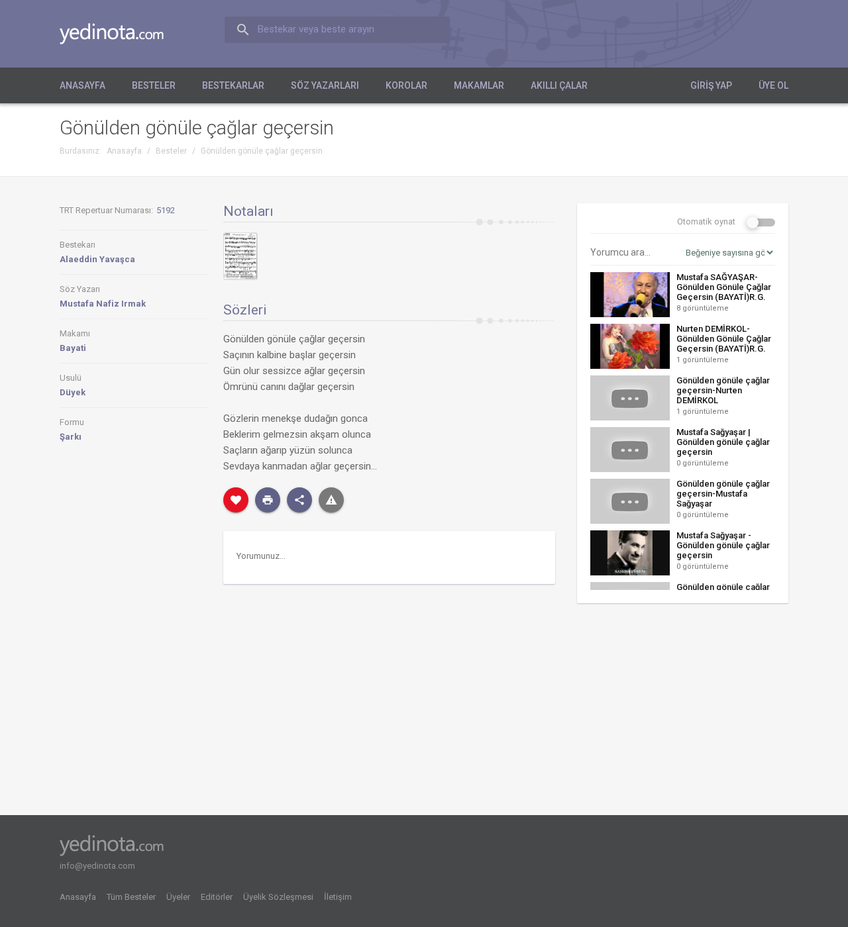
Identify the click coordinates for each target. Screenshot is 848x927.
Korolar (406, 85)
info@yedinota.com (97, 866)
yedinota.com (122, 33)
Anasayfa (82, 85)
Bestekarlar (233, 85)
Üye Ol (773, 85)
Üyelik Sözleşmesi (278, 897)
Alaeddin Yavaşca (97, 259)
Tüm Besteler (131, 897)
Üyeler (178, 897)
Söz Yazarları (325, 85)
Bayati (73, 348)
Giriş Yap (711, 85)
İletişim (338, 897)
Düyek (72, 392)
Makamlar (479, 85)
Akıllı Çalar (559, 85)
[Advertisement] (682, 714)
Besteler (154, 85)
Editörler (217, 897)
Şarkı (70, 437)
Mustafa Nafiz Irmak (103, 304)
